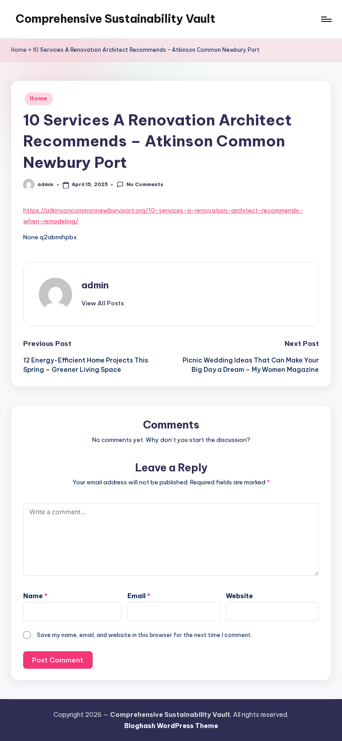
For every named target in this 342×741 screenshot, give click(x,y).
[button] (102, 303)
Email (139, 596)
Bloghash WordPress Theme (171, 726)
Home (19, 49)
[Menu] (325, 19)
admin (95, 285)
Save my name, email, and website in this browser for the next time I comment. (144, 634)
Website (239, 596)
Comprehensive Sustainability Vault (116, 19)
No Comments (144, 184)
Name (35, 596)
